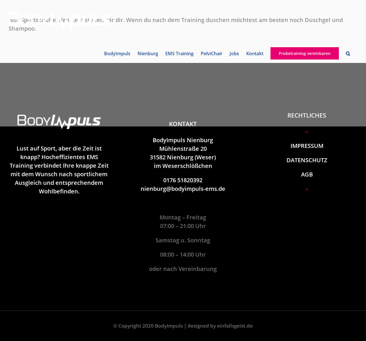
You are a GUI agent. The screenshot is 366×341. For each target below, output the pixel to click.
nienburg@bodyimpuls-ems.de (183, 189)
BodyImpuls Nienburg (183, 140)
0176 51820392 (182, 180)
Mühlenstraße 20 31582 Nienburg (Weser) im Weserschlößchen (183, 157)
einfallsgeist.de (235, 325)
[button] (348, 53)
